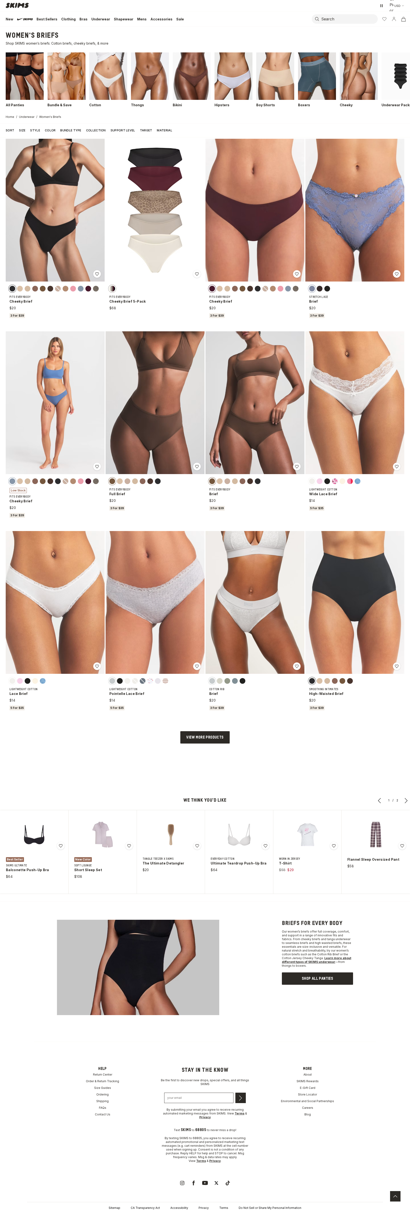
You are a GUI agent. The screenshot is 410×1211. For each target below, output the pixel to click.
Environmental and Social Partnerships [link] (307, 1101)
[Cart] (403, 19)
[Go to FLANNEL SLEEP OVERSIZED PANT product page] (376, 834)
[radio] (12, 288)
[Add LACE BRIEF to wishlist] (97, 666)
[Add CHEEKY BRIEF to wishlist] (97, 274)
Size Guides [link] (102, 1088)
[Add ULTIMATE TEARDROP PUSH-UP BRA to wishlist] (265, 846)
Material (164, 130)
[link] (317, 978)
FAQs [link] (102, 1107)
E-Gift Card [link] (307, 1088)
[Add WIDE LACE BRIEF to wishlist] (397, 466)
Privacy (204, 1208)
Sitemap (114, 1208)
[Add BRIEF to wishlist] (397, 274)
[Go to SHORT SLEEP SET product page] (102, 834)
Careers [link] (307, 1107)
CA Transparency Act (145, 1208)
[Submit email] (240, 1098)
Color (50, 130)
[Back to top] (395, 1196)
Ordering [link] (102, 1094)
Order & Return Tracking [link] (102, 1081)
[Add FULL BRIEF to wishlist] (197, 466)
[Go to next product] (406, 800)
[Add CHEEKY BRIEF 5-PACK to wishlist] (197, 274)
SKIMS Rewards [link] (308, 1081)
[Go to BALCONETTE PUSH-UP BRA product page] (34, 834)
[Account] (394, 19)
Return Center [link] (102, 1074)
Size (22, 130)
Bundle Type (70, 130)
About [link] (307, 1074)
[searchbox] (349, 19)
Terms (223, 1208)
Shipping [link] (102, 1101)
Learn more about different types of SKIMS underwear (316, 960)
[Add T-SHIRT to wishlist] (334, 846)
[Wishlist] (384, 19)
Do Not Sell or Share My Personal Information (270, 1208)
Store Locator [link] (307, 1094)
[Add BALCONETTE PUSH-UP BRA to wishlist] (61, 846)
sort (10, 130)
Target (146, 130)
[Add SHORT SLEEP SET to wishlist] (129, 846)
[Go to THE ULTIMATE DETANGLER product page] (171, 834)
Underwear (26, 117)
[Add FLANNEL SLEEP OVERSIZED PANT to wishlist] (402, 846)
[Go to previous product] (379, 800)
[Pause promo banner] (381, 5)
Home (10, 117)
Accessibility (179, 1208)
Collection (96, 130)
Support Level (123, 130)
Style (35, 130)
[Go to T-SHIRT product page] (307, 834)
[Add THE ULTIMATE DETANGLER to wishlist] (197, 846)
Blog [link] (307, 1114)
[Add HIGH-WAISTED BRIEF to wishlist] (397, 666)
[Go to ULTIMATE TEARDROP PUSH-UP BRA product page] (239, 834)
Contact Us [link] (102, 1114)
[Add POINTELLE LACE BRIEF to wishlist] (197, 666)
